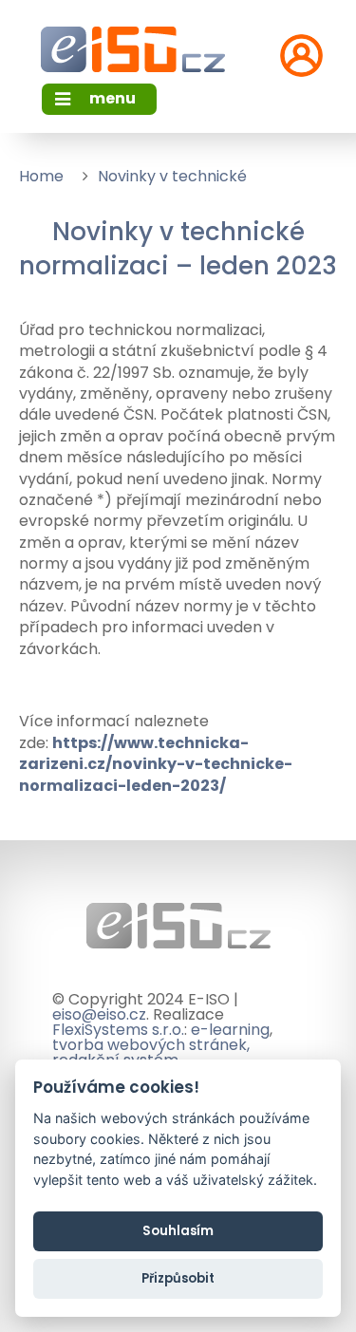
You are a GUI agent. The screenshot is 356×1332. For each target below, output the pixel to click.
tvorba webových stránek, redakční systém (151, 1052)
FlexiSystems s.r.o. (118, 1030)
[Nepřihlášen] (301, 55)
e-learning (230, 1030)
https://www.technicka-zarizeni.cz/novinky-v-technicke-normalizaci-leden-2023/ (155, 764)
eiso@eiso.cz (99, 1014)
